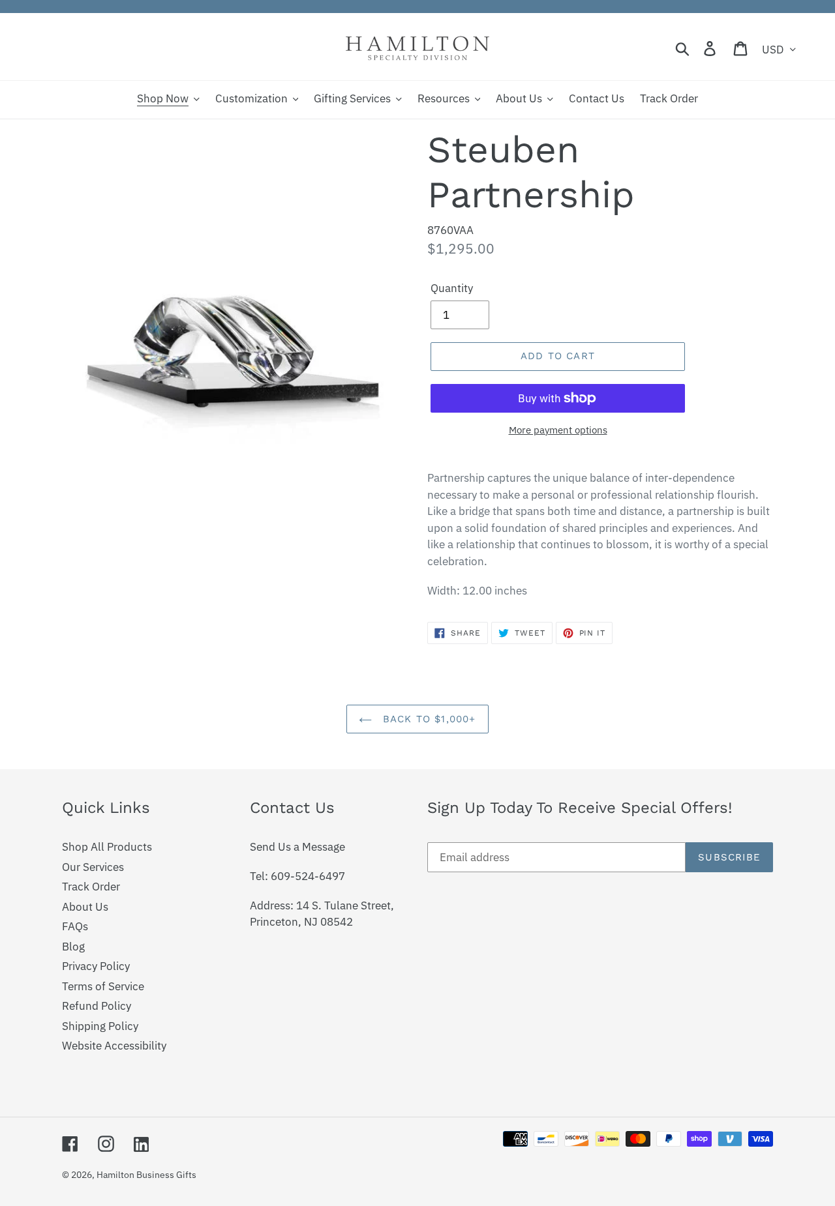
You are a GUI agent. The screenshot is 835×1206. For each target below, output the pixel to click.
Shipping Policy (100, 1026)
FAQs (75, 926)
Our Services (93, 867)
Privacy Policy (96, 966)
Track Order (91, 886)
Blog (73, 946)
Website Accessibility (114, 1045)
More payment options (558, 430)
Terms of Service (103, 986)
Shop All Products (107, 847)
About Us (85, 907)
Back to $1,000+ (427, 719)
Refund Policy (96, 1006)
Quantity (452, 288)
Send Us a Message (297, 847)
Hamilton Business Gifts (146, 1175)
